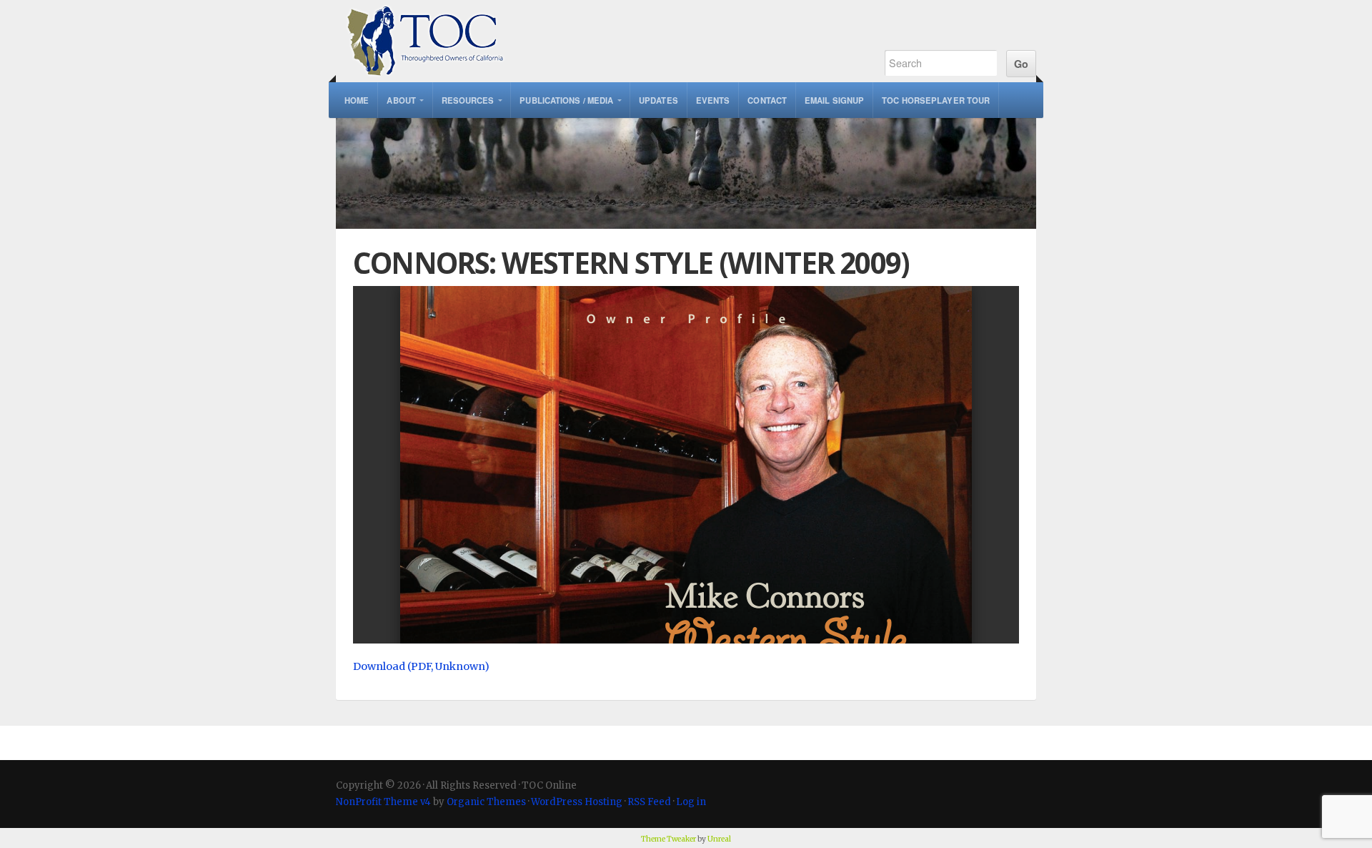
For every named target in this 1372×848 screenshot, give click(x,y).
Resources (468, 100)
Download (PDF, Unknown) (421, 666)
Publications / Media (566, 100)
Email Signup (834, 100)
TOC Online (594, 41)
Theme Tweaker (668, 839)
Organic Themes (486, 802)
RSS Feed (649, 802)
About (401, 100)
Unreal (719, 839)
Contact (767, 100)
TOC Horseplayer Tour (936, 100)
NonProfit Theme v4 (383, 802)
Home (356, 100)
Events (713, 100)
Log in (691, 802)
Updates (658, 100)
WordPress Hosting (576, 802)
